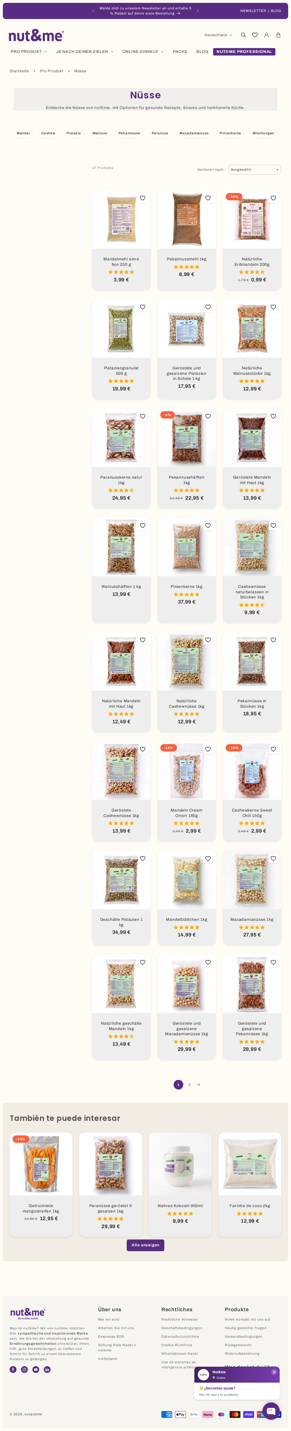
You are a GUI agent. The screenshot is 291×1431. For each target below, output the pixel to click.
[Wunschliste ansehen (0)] (255, 35)
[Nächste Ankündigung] (198, 10)
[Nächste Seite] (198, 1085)
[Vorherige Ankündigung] (93, 10)
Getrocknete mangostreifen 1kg (41, 1208)
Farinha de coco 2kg (250, 1206)
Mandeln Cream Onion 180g (186, 813)
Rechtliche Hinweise (179, 1319)
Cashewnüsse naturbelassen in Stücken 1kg (252, 591)
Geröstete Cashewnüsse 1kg (121, 813)
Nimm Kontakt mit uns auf (247, 1319)
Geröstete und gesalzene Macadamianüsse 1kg (186, 1028)
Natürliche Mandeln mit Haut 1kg (121, 704)
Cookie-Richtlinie (176, 1345)
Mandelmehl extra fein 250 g (121, 262)
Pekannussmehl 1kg (187, 259)
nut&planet (108, 1359)
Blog (276, 11)
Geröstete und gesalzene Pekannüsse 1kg (252, 1028)
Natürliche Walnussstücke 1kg (252, 371)
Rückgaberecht (238, 1345)
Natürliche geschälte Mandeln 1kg (121, 1026)
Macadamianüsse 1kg (251, 919)
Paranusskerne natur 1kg (121, 480)
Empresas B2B (111, 1337)
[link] (145, 1245)
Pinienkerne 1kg (187, 586)
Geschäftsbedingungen (182, 1328)
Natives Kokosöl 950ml (180, 1206)
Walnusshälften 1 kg (121, 586)
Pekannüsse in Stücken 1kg (252, 704)
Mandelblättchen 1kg (186, 919)
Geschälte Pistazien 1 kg (121, 922)
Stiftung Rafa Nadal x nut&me (117, 1347)
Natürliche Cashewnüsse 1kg (187, 704)
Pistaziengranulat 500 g (121, 371)
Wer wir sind (109, 1319)
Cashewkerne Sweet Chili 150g (252, 813)
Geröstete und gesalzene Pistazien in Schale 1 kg (187, 373)
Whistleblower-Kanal (179, 1354)
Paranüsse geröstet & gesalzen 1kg (110, 1208)
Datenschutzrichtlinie (180, 1337)
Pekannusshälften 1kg (187, 480)
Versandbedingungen (243, 1337)
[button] (243, 35)
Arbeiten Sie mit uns (116, 1328)
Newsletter (253, 11)
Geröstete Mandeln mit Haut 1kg (252, 480)
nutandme (33, 1414)
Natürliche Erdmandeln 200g (252, 262)
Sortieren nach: (211, 170)
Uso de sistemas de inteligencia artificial (179, 1364)
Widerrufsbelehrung (242, 1354)
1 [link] (178, 1085)
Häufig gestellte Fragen (246, 1328)
